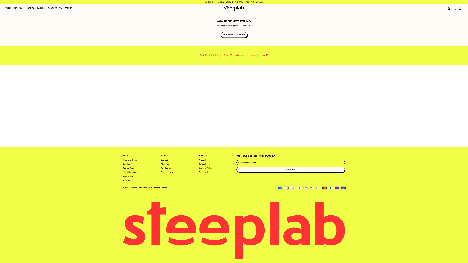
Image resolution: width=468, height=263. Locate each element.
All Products (128, 180)
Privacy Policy (204, 160)
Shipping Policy (205, 168)
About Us (165, 164)
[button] (454, 8)
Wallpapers (65, 8)
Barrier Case (128, 168)
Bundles (52, 8)
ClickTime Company (159, 188)
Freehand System (130, 160)
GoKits (30, 8)
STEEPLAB (133, 188)
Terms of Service (206, 172)
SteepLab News (167, 172)
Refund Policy (204, 164)
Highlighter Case (130, 172)
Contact (164, 160)
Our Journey (166, 168)
